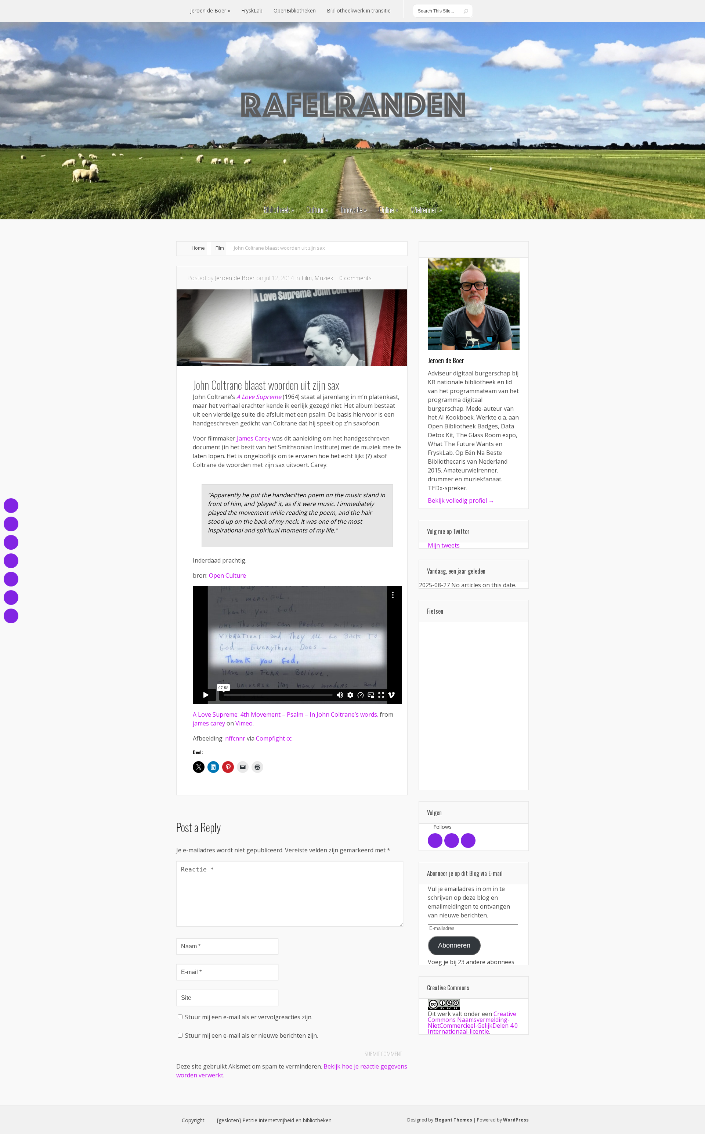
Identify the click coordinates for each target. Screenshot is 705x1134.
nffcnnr (235, 738)
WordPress (516, 1120)
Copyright (193, 1120)
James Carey (254, 438)
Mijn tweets (444, 545)
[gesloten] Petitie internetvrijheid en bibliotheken (274, 1120)
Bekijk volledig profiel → (461, 500)
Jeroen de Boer (235, 278)
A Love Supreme (258, 397)
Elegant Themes (453, 1120)
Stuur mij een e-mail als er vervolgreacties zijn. (248, 1017)
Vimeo (244, 723)
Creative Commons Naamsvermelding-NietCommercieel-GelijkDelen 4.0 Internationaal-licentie (473, 1022)
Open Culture (227, 575)
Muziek (323, 278)
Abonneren (454, 945)
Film (220, 248)
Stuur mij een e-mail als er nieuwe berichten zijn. (251, 1035)
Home (198, 248)
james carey (209, 723)
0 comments (355, 278)
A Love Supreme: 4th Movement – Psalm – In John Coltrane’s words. (285, 714)
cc (289, 738)
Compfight (270, 738)
